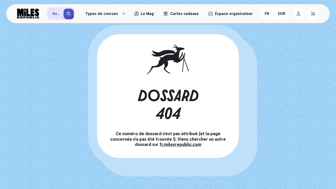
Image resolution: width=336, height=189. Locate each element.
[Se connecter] (298, 13)
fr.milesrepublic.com (180, 144)
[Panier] (313, 13)
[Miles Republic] (28, 14)
